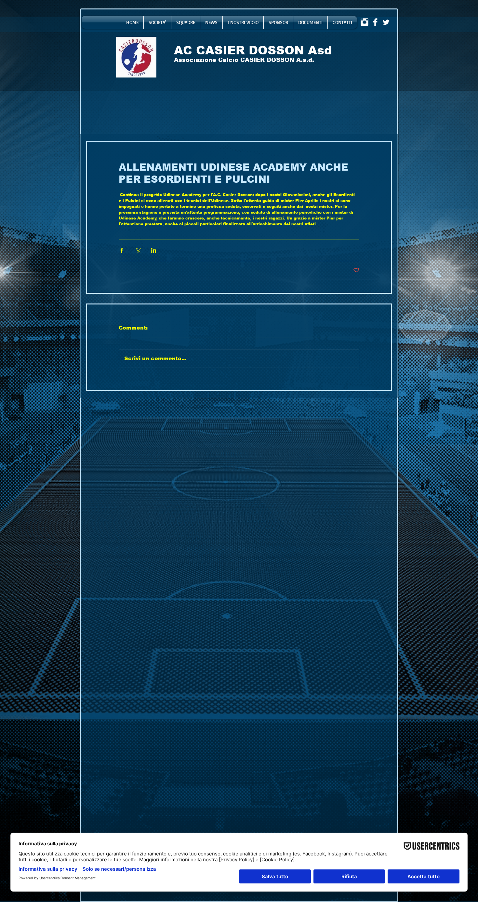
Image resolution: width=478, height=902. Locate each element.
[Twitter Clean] (386, 22)
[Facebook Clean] (375, 22)
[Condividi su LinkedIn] (154, 250)
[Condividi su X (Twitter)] (138, 250)
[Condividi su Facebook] (122, 250)
